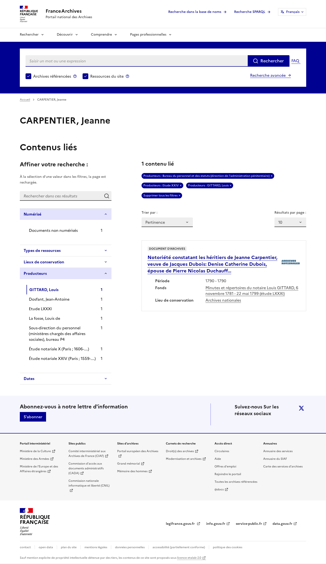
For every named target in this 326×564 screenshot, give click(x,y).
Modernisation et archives (183, 459)
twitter (301, 408)
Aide (218, 459)
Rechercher (29, 34)
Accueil (25, 100)
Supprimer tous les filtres (160, 195)
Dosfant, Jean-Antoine (49, 299)
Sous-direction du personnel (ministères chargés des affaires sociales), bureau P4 (57, 333)
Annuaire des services (278, 451)
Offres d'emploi (225, 466)
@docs (219, 489)
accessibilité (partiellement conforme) (178, 547)
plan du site (69, 547)
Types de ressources (42, 250)
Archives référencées (52, 76)
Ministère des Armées (34, 459)
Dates (29, 378)
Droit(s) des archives (180, 451)
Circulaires (222, 451)
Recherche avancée (268, 75)
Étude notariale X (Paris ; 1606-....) (59, 349)
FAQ (295, 61)
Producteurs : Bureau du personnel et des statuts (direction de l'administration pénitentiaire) (206, 176)
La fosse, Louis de (44, 318)
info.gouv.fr (215, 523)
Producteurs (35, 273)
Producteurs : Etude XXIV (161, 185)
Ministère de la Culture (35, 451)
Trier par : (150, 212)
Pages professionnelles (148, 34)
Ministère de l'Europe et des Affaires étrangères (39, 468)
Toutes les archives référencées (236, 482)
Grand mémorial (128, 463)
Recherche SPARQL (249, 11)
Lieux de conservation (44, 262)
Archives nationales (223, 300)
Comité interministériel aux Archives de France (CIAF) (86, 453)
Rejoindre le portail (228, 474)
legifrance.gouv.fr (181, 523)
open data (46, 547)
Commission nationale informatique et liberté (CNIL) (89, 483)
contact (25, 547)
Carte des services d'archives (283, 466)
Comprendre (101, 34)
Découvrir (65, 34)
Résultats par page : (290, 212)
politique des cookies (227, 547)
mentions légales (95, 547)
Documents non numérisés (53, 230)
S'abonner (33, 417)
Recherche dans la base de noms (194, 11)
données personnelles (130, 547)
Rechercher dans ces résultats (106, 196)
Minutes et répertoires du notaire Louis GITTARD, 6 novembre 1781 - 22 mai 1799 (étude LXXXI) (251, 290)
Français (293, 11)
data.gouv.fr (282, 523)
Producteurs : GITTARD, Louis (208, 185)
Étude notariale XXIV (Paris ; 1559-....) (62, 358)
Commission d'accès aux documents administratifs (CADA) (86, 468)
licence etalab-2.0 (189, 558)
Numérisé (32, 214)
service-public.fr (249, 523)
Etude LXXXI (40, 309)
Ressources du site (107, 76)
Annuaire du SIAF (275, 459)
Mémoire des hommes (132, 471)
